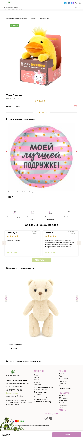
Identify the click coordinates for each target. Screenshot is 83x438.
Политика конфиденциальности (45, 397)
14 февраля (63, 398)
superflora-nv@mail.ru (14, 396)
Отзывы (36, 380)
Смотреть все (41, 260)
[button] (79, 243)
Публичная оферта (40, 399)
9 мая (61, 408)
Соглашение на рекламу (42, 402)
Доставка (37, 385)
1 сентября (63, 400)
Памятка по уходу (40, 392)
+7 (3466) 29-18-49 (14, 387)
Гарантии (37, 382)
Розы (61, 376)
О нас (36, 375)
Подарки (62, 383)
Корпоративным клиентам (43, 387)
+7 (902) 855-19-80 (14, 390)
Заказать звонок (12, 393)
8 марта (62, 395)
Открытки (62, 386)
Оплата (36, 377)
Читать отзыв (12, 252)
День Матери (64, 403)
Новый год (63, 405)
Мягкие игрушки (35, 361)
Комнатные (63, 381)
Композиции (63, 378)
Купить (67, 435)
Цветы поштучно (65, 388)
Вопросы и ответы (40, 390)
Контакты (37, 394)
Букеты (61, 374)
